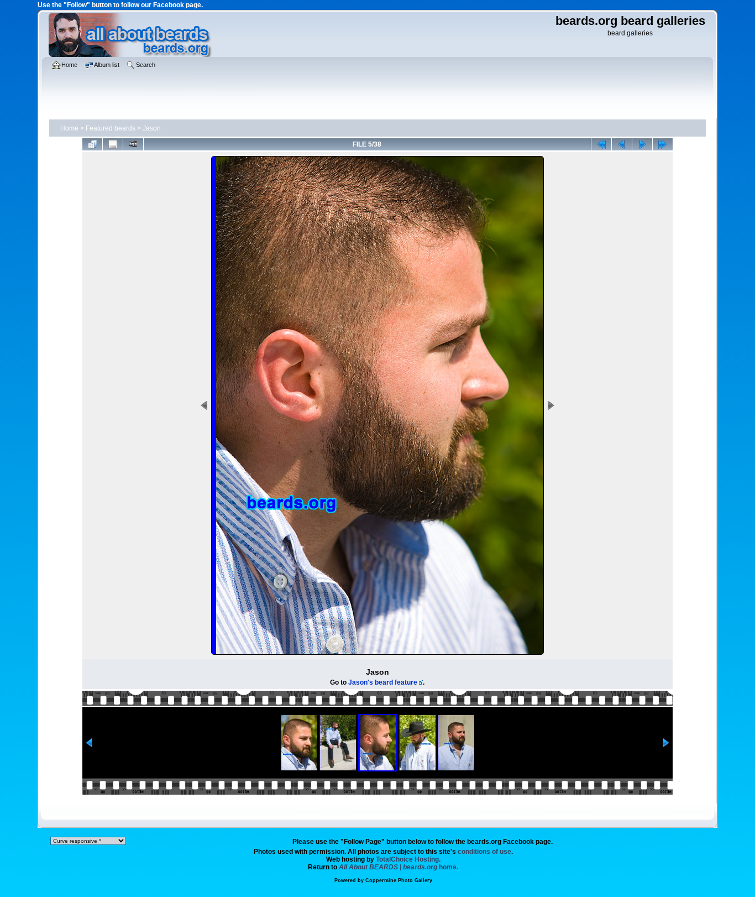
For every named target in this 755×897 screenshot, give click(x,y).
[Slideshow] (133, 144)
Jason (152, 128)
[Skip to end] (663, 144)
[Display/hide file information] (113, 144)
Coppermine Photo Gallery (398, 880)
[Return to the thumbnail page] (92, 144)
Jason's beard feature (382, 682)
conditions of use (484, 852)
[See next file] (642, 144)
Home (69, 128)
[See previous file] (622, 144)
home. (398, 867)
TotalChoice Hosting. (408, 859)
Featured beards (110, 128)
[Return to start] (601, 144)
